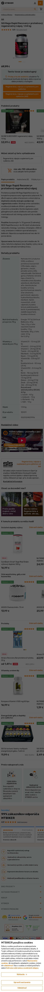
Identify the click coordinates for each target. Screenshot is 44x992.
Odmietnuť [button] (22, 988)
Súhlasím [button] (22, 974)
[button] (8, 966)
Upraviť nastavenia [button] (22, 982)
